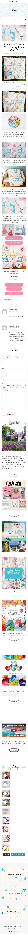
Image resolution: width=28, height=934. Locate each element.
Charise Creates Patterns (14, 293)
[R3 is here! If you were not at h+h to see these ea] (6, 829)
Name (4, 361)
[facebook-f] (9, 1)
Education (16, 926)
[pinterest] (16, 1)
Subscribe (14, 750)
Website (4, 376)
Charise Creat (20, 83)
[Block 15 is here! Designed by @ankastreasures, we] (6, 848)
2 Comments (19, 53)
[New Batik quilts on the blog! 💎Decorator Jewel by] (6, 793)
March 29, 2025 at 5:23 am (14, 327)
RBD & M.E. (6, 926)
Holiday (12, 926)
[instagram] (14, 1)
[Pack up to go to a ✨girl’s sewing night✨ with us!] (6, 802)
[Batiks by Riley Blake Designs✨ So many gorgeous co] (6, 820)
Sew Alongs (12, 928)
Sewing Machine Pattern (14, 242)
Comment (5, 390)
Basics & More (19, 928)
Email (4, 368)
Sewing (22, 926)
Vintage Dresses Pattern (14, 238)
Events (19, 929)
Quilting (7, 928)
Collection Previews (12, 929)
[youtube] (12, 1)
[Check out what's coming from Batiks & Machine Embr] (6, 838)
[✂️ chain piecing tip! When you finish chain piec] (6, 784)
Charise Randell (8, 299)
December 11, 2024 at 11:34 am (15, 311)
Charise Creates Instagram (14, 284)
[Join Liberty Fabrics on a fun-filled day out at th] (6, 811)
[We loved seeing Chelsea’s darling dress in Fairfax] (6, 775)
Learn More (14, 475)
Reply (10, 313)
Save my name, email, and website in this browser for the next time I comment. (14, 386)
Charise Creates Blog (14, 289)
